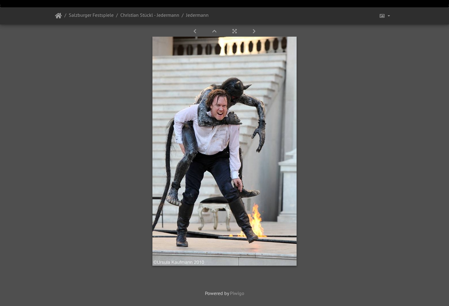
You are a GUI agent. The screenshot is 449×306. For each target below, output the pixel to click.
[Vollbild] (235, 31)
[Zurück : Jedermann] (195, 31)
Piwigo (237, 293)
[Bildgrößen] (384, 16)
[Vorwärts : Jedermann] (254, 31)
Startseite (58, 15)
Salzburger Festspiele (91, 15)
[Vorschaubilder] (215, 31)
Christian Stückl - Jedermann (149, 15)
